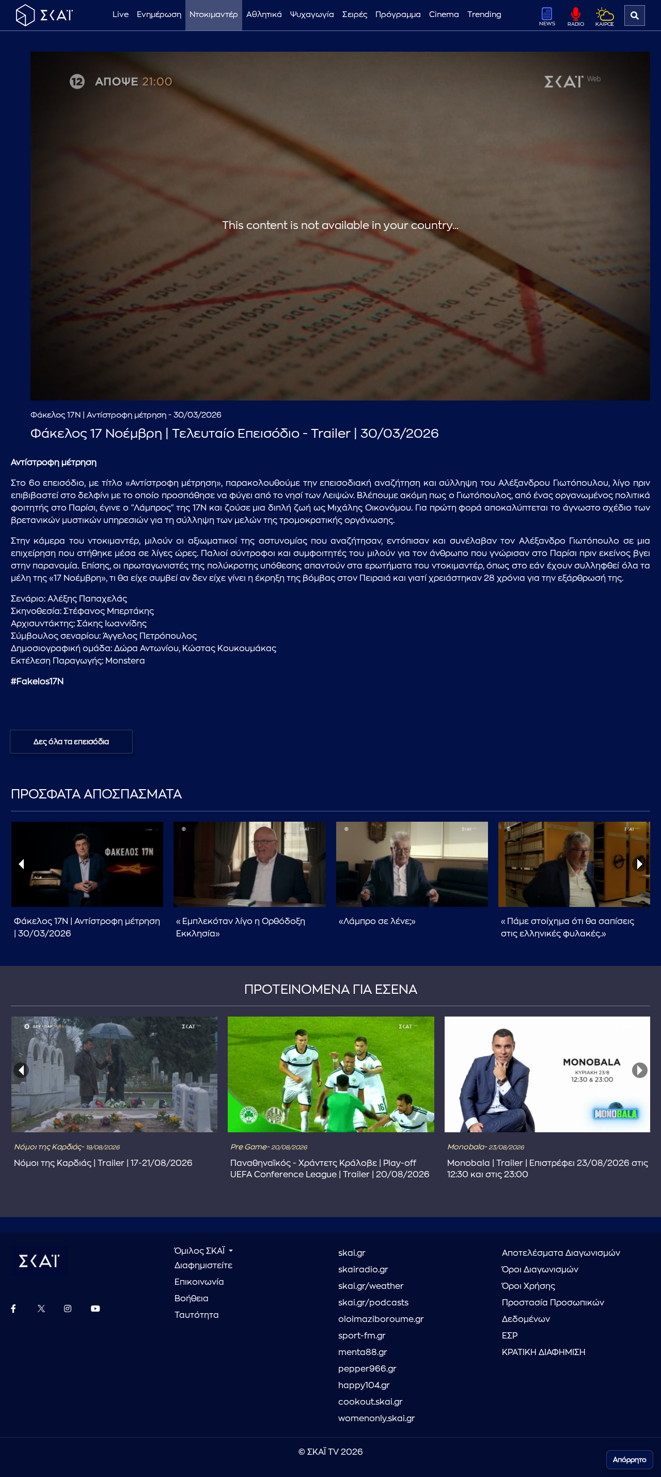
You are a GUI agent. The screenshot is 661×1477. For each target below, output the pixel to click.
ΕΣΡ (509, 1336)
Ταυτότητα (197, 1315)
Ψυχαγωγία (312, 15)
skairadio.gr (363, 1270)
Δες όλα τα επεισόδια (71, 741)
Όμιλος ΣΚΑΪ (201, 1251)
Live (121, 15)
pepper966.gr (367, 1369)
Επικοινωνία (199, 1282)
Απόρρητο (630, 1459)
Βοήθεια (192, 1299)
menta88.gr (362, 1352)
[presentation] (21, 864)
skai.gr (352, 1253)
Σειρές (354, 15)
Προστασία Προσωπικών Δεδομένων (553, 1311)
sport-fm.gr (362, 1336)
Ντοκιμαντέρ (214, 15)
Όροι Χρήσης (528, 1286)
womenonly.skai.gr (376, 1418)
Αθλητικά (264, 15)
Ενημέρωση (159, 15)
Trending (484, 15)
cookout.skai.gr (370, 1402)
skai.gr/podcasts (373, 1303)
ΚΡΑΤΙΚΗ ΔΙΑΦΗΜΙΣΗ (544, 1352)
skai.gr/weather (371, 1286)
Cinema (444, 15)
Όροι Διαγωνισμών (540, 1270)
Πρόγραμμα (398, 15)
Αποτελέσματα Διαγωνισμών (561, 1253)
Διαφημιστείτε (203, 1265)
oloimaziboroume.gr (381, 1319)
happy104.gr (364, 1385)
